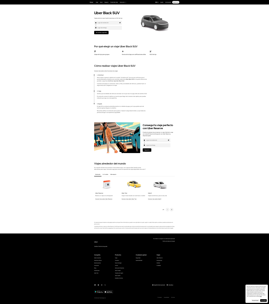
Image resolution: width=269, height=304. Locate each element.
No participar (255, 300)
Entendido (263, 300)
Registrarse (175, 2)
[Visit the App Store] (108, 292)
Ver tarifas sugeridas (101, 32)
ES (157, 2)
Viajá (97, 2)
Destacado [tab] (97, 174)
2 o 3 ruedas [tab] (105, 174)
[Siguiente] (171, 209)
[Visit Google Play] (98, 291)
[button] (120, 23)
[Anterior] (167, 209)
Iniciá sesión (168, 2)
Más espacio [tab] (113, 174)
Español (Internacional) (159, 285)
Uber (91, 2)
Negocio (106, 2)
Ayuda (161, 2)
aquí (261, 296)
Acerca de (122, 2)
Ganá (101, 2)
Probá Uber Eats (114, 2)
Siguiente (147, 150)
